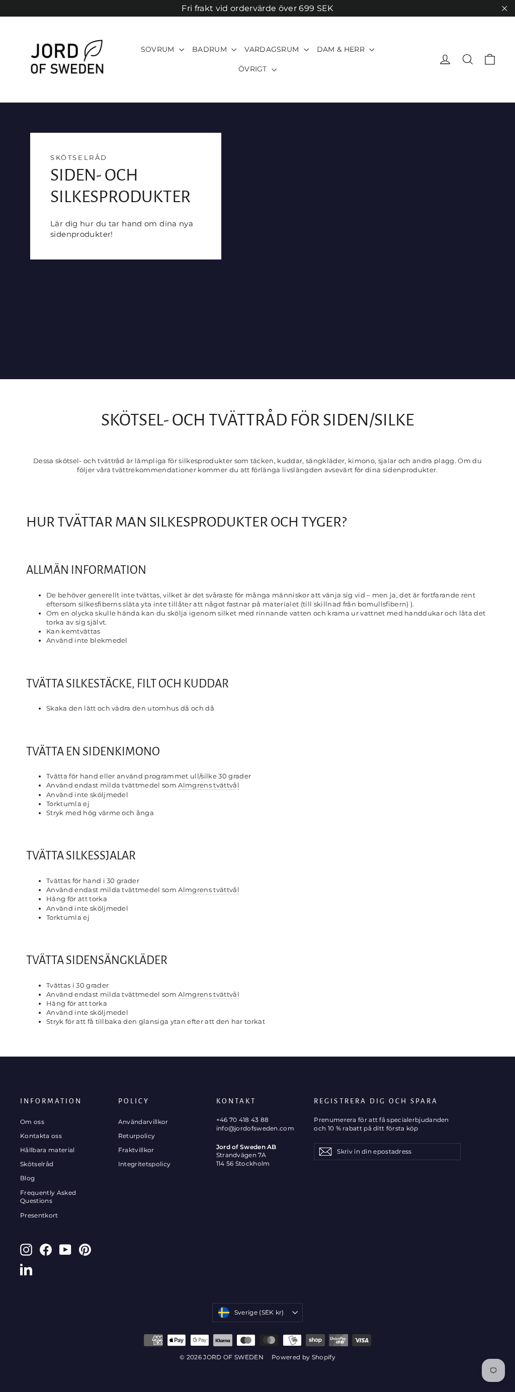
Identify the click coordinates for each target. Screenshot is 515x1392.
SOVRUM (159, 49)
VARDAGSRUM (272, 49)
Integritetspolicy (144, 1164)
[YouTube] (65, 1250)
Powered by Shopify (303, 1357)
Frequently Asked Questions (48, 1197)
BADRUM (210, 49)
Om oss (32, 1121)
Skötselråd (36, 1164)
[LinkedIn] (26, 1269)
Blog (27, 1178)
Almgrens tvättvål (208, 785)
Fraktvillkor (136, 1150)
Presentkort (39, 1215)
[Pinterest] (85, 1250)
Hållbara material (47, 1150)
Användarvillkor (143, 1121)
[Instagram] (26, 1250)
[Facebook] (46, 1250)
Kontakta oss (41, 1136)
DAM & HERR (342, 49)
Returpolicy (136, 1136)
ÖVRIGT (253, 68)
